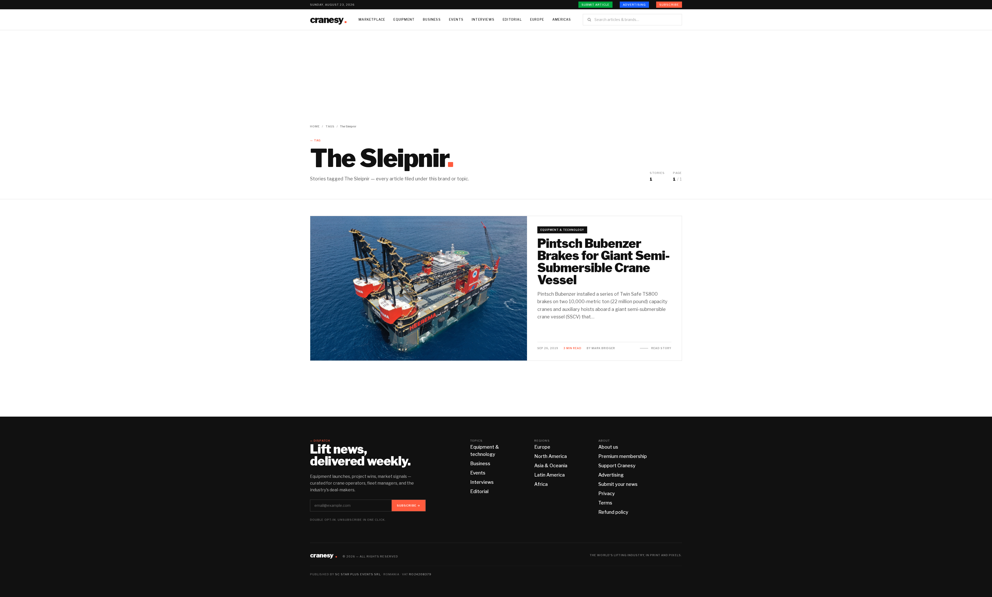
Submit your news (618, 484)
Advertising (634, 4)
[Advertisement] (496, 69)
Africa (541, 484)
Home (315, 126)
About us (608, 447)
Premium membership (622, 456)
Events (456, 19)
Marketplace (372, 19)
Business (432, 19)
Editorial (512, 19)
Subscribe (669, 4)
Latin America (549, 475)
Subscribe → (408, 505)
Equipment (404, 19)
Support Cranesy (617, 465)
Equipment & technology (562, 229)
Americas (561, 19)
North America (550, 456)
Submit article (595, 4)
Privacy (606, 493)
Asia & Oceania (550, 465)
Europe (537, 19)
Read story (661, 348)
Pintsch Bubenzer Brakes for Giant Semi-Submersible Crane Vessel (603, 261)
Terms (605, 503)
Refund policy (613, 512)
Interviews (483, 19)
